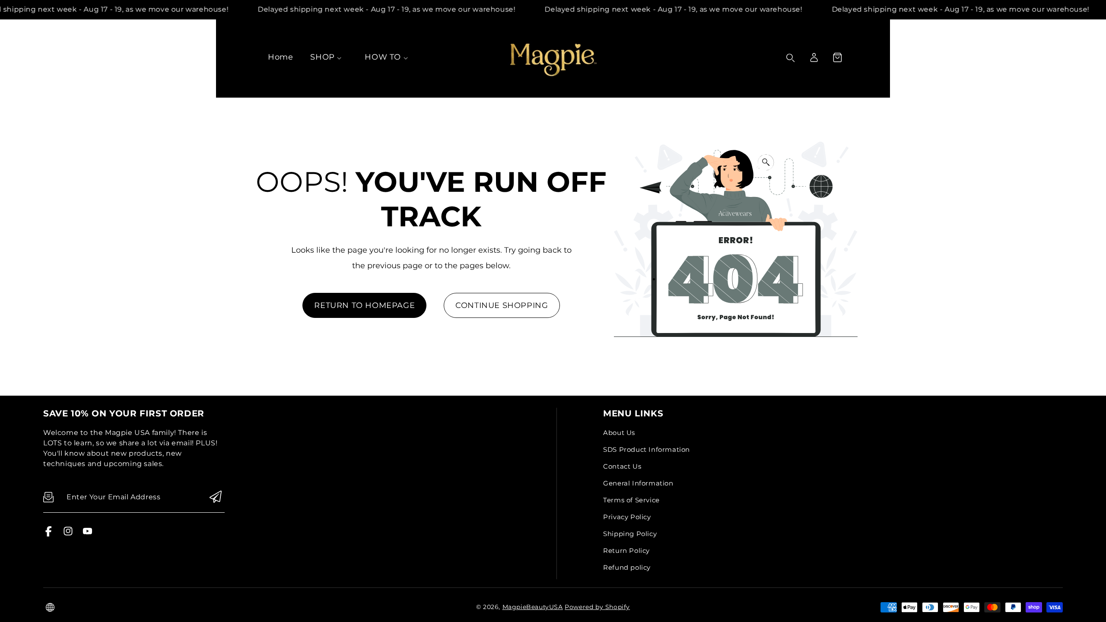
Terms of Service (631, 500)
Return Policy (626, 550)
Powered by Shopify (597, 607)
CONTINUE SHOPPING (501, 305)
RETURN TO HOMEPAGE (364, 305)
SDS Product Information (646, 449)
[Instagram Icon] (68, 534)
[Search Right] (790, 58)
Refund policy (627, 567)
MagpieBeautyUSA (532, 607)
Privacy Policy (627, 517)
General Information (638, 483)
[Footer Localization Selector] (50, 607)
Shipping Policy (630, 534)
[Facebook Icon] (48, 534)
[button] (837, 57)
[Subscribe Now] (216, 497)
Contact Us (622, 466)
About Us (619, 432)
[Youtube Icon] (87, 534)
